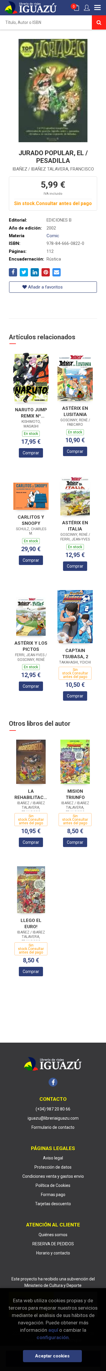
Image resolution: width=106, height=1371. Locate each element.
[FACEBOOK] (53, 1082)
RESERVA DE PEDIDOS (53, 1243)
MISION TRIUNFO (75, 794)
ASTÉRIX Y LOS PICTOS (30, 646)
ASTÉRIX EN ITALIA (75, 526)
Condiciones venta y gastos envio (53, 1176)
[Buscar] (99, 22)
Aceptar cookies (52, 1356)
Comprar (31, 453)
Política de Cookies (53, 1185)
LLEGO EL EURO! (31, 923)
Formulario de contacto (53, 1127)
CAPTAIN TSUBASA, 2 (75, 653)
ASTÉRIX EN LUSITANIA (75, 411)
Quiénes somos (53, 1234)
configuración (53, 1337)
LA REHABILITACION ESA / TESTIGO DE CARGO (30, 794)
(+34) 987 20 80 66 (53, 1109)
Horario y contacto (53, 1253)
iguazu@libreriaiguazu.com (53, 1118)
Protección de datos (53, 1167)
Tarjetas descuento (53, 1203)
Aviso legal (53, 1158)
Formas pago (53, 1194)
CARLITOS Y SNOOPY (31, 520)
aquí (53, 1330)
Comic (53, 235)
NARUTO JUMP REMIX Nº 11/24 (31, 413)
